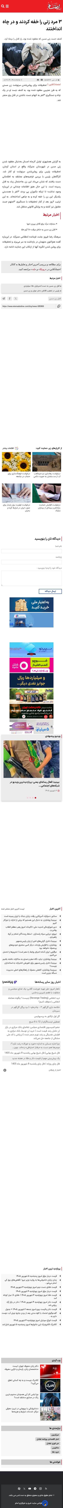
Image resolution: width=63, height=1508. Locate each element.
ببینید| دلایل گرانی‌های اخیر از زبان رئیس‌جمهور (36, 941)
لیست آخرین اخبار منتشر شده (12, 909)
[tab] (35, 798)
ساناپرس (55, 1447)
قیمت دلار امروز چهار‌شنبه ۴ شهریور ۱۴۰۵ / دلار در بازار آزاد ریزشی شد (31, 1304)
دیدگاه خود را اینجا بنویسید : (49, 568)
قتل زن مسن (55, 298)
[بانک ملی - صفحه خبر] (31, 604)
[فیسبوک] (9, 299)
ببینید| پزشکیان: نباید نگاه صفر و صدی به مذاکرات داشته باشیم (30, 959)
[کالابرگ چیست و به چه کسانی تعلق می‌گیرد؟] (50, 1385)
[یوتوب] (28, 1488)
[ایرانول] (31, 695)
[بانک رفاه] (31, 726)
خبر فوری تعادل (53, 1443)
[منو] (7, 6)
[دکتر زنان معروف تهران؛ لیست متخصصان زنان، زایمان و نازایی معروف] (50, 1371)
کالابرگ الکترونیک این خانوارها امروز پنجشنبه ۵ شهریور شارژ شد (29, 1324)
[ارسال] (42, 80)
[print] (38, 80)
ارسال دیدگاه (50, 591)
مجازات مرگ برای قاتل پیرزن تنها (41, 224)
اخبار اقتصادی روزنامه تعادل (48, 1439)
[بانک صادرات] (31, 649)
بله (33, 269)
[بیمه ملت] (31, 620)
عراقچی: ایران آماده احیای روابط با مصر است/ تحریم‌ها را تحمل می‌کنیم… (30, 953)
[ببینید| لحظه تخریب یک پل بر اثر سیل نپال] (31, 759)
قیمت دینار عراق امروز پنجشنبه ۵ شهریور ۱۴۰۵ (36, 1276)
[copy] (59, 306)
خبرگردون (55, 1435)
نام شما (58, 546)
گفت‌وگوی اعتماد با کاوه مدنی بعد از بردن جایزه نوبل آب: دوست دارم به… (29, 1315)
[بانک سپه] (31, 680)
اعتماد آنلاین (20, 1495)
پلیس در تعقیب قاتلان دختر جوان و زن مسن (41, 290)
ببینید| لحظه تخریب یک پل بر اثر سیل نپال (37, 782)
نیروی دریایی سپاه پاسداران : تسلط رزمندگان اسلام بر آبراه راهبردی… (32, 935)
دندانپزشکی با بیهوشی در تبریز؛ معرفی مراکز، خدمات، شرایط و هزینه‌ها (22, 1410)
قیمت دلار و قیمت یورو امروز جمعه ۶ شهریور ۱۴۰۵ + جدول (31, 1309)
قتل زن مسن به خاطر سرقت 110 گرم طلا (38, 229)
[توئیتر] (22, 1488)
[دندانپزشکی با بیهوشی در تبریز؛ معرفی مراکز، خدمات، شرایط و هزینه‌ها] (50, 1414)
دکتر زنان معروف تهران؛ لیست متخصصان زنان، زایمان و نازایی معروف (21, 1368)
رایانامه (59, 557)
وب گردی (56, 1360)
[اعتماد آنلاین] (54, 6)
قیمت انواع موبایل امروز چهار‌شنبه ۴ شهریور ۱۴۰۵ (35, 1320)
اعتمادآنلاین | (54, 84)
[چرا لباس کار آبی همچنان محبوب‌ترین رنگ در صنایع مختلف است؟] (50, 1400)
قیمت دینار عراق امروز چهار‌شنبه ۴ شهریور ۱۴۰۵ (36, 1291)
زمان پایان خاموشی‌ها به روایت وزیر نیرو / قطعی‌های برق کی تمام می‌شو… (31, 1281)
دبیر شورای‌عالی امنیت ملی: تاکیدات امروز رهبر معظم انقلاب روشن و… (31, 929)
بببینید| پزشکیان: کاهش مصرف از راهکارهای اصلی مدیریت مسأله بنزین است (31, 971)
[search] (2, 6)
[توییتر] (15, 298)
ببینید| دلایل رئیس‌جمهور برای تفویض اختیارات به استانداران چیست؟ (30, 965)
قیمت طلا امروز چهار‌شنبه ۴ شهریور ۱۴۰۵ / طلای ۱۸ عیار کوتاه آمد (30, 1297)
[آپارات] (18, 1488)
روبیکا (42, 269)
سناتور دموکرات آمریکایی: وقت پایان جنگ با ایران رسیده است (30, 916)
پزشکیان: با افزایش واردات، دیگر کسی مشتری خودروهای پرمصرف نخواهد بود (33, 947)
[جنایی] (31, 711)
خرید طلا (55, 1452)
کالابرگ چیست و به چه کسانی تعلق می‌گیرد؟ (23, 1382)
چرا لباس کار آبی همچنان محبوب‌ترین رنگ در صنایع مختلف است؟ (22, 1396)
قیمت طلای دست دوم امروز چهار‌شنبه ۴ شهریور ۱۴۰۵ (34, 1287)
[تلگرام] (3, 298)
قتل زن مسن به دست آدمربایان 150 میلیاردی (41, 286)
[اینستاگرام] (39, 1488)
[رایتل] (31, 665)
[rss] (44, 1488)
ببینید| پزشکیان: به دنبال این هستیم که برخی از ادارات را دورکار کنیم (30, 922)
